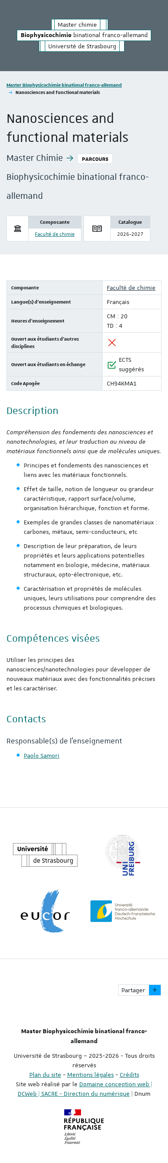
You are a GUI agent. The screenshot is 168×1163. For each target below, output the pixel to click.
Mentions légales (90, 1074)
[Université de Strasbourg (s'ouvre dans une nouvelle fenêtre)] (45, 855)
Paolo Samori (41, 755)
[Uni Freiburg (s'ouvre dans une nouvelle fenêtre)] (123, 855)
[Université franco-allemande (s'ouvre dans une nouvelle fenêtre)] (123, 911)
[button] (155, 990)
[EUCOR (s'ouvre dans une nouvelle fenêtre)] (45, 911)
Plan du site (45, 1074)
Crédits (129, 1074)
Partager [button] (133, 990)
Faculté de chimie (55, 234)
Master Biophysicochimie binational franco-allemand (64, 84)
